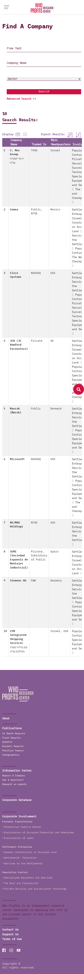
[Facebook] (4, 950)
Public (36, 209)
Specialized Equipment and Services (28, 878)
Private (36, 341)
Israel (55, 150)
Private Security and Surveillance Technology (35, 889)
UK (52, 341)
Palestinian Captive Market (22, 827)
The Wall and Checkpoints (21, 883)
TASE (34, 150)
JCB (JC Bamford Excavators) (19, 345)
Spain (54, 551)
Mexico (55, 209)
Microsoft (17, 459)
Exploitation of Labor (19, 838)
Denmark (56, 408)
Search (43, 91)
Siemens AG (18, 580)
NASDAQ (36, 273)
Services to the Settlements (23, 863)
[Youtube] (18, 950)
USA (52, 273)
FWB (33, 580)
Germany (56, 580)
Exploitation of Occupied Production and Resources (39, 832)
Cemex (14, 209)
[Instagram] (11, 950)
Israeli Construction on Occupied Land (30, 852)
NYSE (34, 213)
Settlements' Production (20, 858)
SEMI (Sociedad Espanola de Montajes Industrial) (19, 559)
